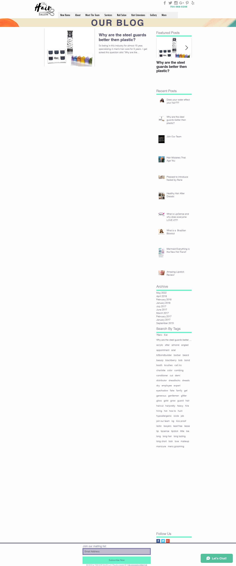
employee (167, 385)
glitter (184, 395)
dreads (186, 380)
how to (172, 410)
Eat (165, 334)
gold (166, 400)
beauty (159, 360)
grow (172, 400)
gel (185, 390)
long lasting (180, 436)
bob (180, 360)
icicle (176, 415)
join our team (163, 421)
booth (159, 365)
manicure (161, 446)
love (177, 441)
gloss (159, 400)
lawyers (167, 425)
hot (165, 410)
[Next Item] (186, 47)
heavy (180, 405)
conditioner (162, 375)
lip (157, 431)
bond (187, 360)
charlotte (160, 370)
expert (177, 385)
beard (186, 355)
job (182, 415)
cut (171, 375)
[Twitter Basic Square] (163, 541)
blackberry (170, 360)
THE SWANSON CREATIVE (137, 565)
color (169, 370)
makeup (185, 441)
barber (177, 355)
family (179, 390)
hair (187, 400)
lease (187, 425)
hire (187, 405)
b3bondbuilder (164, 355)
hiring (159, 410)
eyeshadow (162, 390)
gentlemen (173, 395)
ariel (173, 350)
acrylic (159, 344)
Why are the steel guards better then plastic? (174, 339)
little (182, 431)
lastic (159, 425)
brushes (168, 365)
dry (158, 385)
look (171, 441)
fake (172, 390)
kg (173, 421)
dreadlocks (174, 380)
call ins (178, 365)
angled (184, 344)
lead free (177, 425)
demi (177, 375)
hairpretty (170, 405)
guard (180, 400)
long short (161, 441)
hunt (180, 410)
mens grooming (176, 446)
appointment (162, 350)
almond (175, 344)
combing (179, 370)
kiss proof (181, 421)
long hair (167, 436)
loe (187, 431)
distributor (161, 380)
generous (161, 395)
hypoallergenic (164, 415)
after (167, 344)
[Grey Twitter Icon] (170, 2)
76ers (159, 334)
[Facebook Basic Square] (158, 541)
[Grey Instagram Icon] (176, 2)
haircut (159, 405)
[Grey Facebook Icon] (164, 2)
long (158, 436)
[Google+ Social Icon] (168, 541)
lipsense (165, 431)
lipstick (174, 431)
